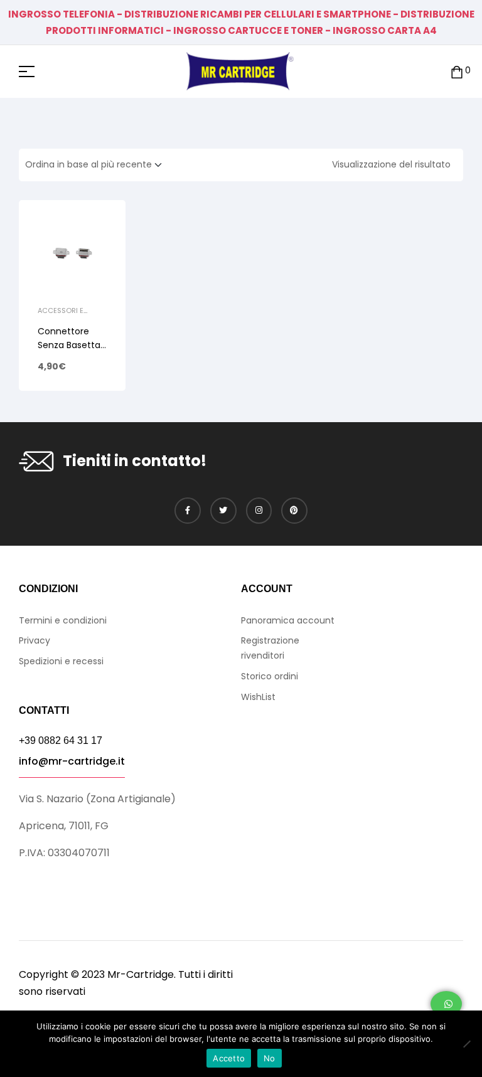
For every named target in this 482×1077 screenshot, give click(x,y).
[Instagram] (259, 510)
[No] (466, 1043)
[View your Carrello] (457, 71)
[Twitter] (223, 510)
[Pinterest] (294, 510)
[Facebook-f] (187, 510)
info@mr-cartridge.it (72, 761)
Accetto (229, 1058)
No (270, 1058)
